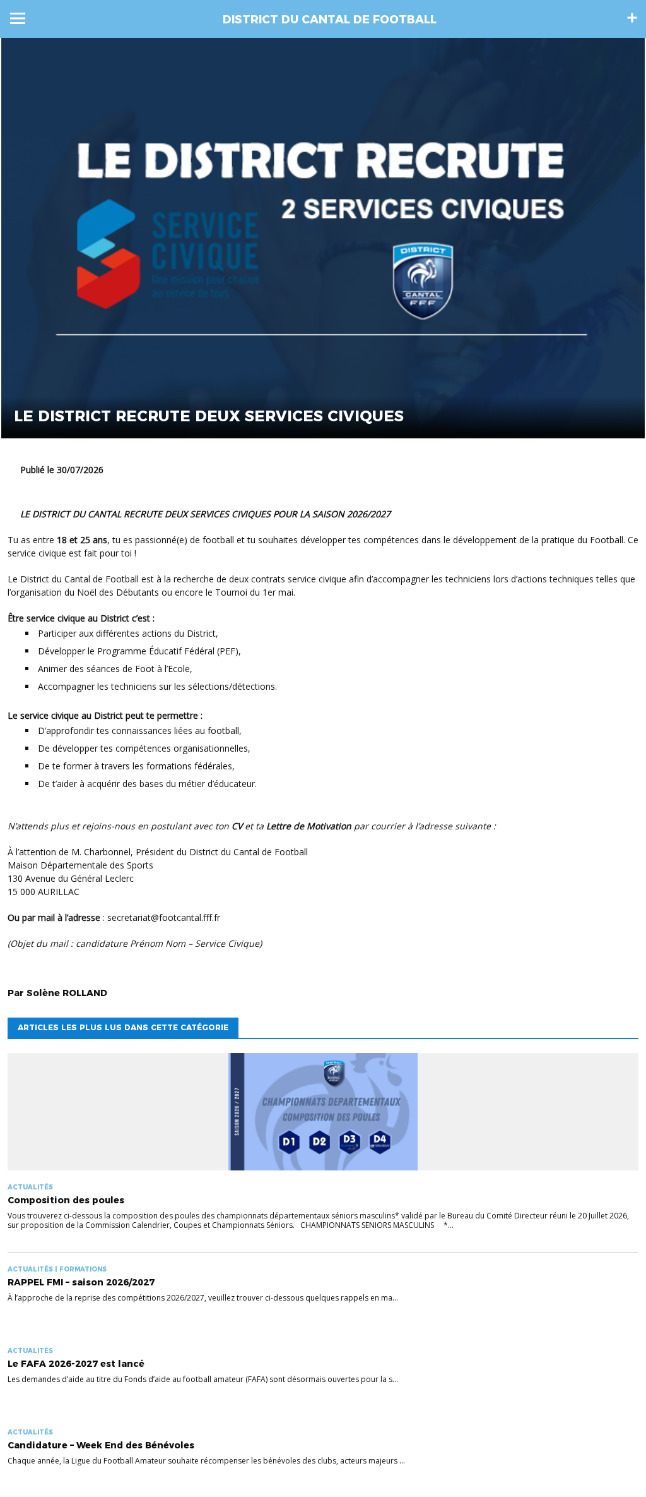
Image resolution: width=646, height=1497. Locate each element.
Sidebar (632, 17)
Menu (17, 18)
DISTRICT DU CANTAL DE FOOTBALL (330, 20)
